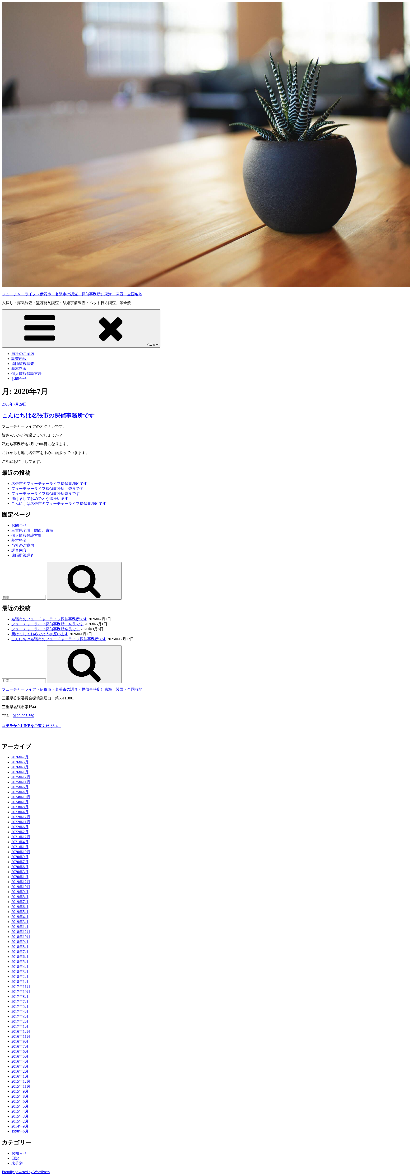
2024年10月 (20, 797)
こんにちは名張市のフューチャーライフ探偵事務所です (58, 504)
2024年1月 (19, 802)
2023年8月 (19, 807)
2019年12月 (20, 882)
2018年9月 (19, 942)
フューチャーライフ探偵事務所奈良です (45, 494)
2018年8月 (19, 947)
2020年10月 (20, 852)
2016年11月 (20, 1036)
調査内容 (19, 359)
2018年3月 (19, 972)
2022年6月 (19, 827)
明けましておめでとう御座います (39, 499)
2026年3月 (19, 767)
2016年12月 (20, 1031)
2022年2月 (19, 832)
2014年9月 (19, 1126)
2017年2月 (19, 1021)
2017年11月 (20, 987)
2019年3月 (19, 922)
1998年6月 (19, 1131)
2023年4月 (19, 812)
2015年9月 (19, 1091)
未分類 (17, 1163)
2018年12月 (20, 932)
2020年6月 (19, 867)
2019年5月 (19, 912)
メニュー (152, 344)
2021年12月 (20, 837)
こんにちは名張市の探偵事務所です (48, 415)
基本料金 (19, 369)
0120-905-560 (23, 716)
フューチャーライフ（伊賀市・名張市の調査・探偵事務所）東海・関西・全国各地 (72, 294)
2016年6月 (19, 1051)
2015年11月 (20, 1086)
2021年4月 (19, 842)
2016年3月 (19, 1066)
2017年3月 (19, 1016)
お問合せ (19, 379)
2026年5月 (19, 762)
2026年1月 (19, 772)
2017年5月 (19, 1006)
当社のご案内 (22, 354)
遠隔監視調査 (22, 364)
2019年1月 (19, 927)
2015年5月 (19, 1106)
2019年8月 (19, 897)
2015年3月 (19, 1116)
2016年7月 (19, 1046)
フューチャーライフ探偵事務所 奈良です (47, 489)
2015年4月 (19, 1111)
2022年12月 (20, 817)
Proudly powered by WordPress (26, 1172)
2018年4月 (19, 967)
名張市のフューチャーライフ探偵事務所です (49, 484)
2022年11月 (20, 822)
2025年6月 (19, 787)
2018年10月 (20, 937)
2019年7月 (19, 902)
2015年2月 (19, 1121)
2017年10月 (20, 992)
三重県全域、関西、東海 (32, 530)
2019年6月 (19, 907)
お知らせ (19, 1153)
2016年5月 (19, 1056)
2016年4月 (19, 1061)
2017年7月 (19, 1001)
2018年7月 (19, 952)
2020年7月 (19, 862)
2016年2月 (19, 1071)
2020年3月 (19, 872)
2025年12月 (20, 777)
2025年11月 (20, 782)
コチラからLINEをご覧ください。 (31, 726)
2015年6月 (19, 1101)
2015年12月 (20, 1081)
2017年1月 (19, 1026)
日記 (15, 1158)
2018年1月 (19, 982)
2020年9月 (19, 857)
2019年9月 (19, 892)
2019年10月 (20, 887)
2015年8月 (19, 1096)
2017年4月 (19, 1011)
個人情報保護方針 (26, 374)
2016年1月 (19, 1076)
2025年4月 (19, 792)
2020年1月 (19, 877)
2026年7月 (19, 757)
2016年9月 (19, 1041)
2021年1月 (19, 847)
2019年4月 (19, 917)
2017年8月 (19, 996)
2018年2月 (19, 977)
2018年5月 (19, 962)
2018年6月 (19, 957)
